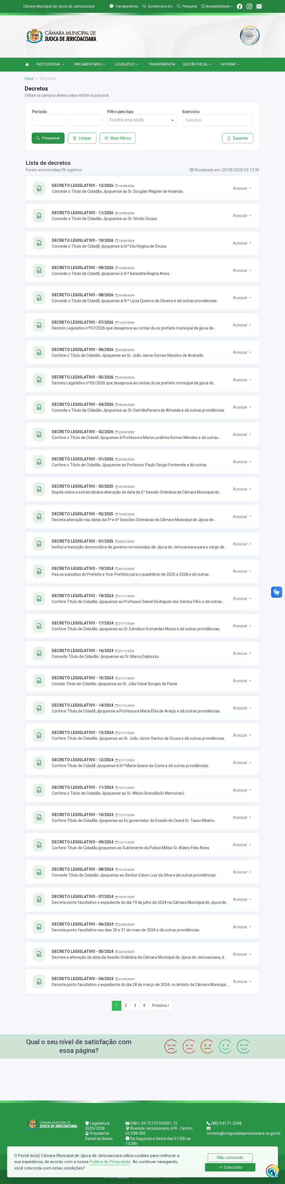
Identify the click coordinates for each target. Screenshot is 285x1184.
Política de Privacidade (110, 1161)
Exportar (241, 138)
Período (39, 111)
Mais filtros (120, 138)
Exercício (191, 111)
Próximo (160, 1005)
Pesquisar (51, 138)
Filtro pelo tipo (120, 111)
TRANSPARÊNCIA (161, 64)
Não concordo (230, 1157)
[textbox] (142, 119)
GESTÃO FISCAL (195, 64)
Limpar (85, 138)
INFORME (228, 64)
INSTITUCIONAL (48, 64)
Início (29, 78)
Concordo (232, 1167)
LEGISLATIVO (125, 64)
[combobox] (142, 120)
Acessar (240, 188)
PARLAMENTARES (88, 64)
